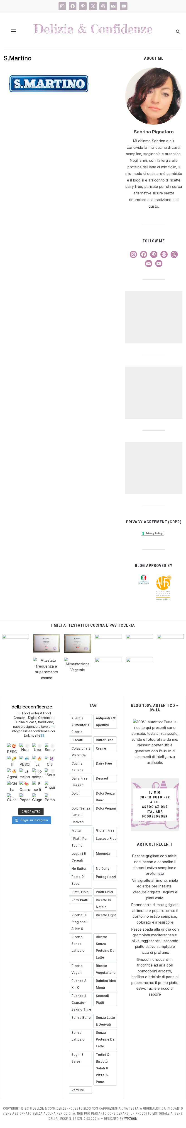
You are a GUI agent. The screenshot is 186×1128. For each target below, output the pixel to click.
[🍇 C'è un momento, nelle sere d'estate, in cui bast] (50, 761)
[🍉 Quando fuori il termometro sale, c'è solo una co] (25, 786)
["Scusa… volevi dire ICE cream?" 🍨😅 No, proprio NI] (50, 773)
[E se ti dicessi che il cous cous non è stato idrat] (37, 786)
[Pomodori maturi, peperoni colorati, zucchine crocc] (50, 798)
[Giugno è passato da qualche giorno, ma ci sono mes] (37, 798)
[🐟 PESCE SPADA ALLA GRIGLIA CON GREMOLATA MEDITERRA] (25, 761)
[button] (13, 31)
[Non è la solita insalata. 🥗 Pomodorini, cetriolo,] (25, 748)
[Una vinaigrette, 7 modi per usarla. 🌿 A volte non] (37, 748)
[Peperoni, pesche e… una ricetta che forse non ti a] (25, 798)
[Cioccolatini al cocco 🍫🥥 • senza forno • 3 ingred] (12, 798)
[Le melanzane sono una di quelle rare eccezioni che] (25, 773)
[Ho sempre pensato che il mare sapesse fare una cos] (37, 773)
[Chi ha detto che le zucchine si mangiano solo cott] (12, 786)
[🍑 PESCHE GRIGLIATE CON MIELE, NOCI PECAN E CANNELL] (12, 748)
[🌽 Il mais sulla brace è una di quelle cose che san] (12, 761)
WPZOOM (131, 1119)
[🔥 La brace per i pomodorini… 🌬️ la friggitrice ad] (37, 761)
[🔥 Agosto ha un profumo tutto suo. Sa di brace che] (12, 773)
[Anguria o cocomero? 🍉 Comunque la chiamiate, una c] (50, 786)
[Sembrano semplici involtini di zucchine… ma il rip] (50, 748)
